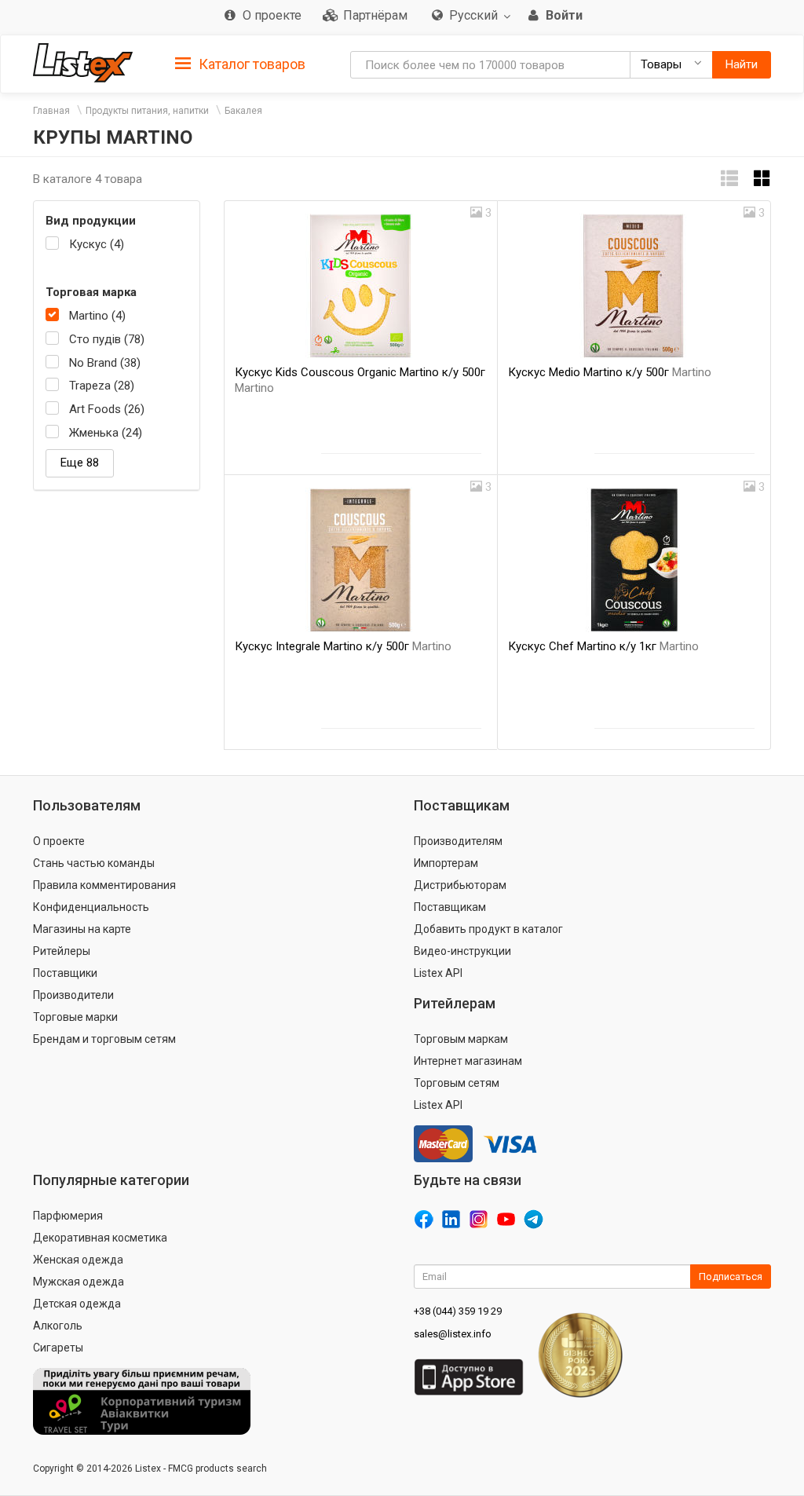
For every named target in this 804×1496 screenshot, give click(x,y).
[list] (729, 178)
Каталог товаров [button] (250, 64)
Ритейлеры (61, 951)
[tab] (240, 63)
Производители (73, 995)
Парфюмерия (68, 1215)
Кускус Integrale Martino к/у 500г (343, 646)
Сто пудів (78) (106, 339)
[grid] (762, 178)
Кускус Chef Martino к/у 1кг (603, 646)
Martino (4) (97, 316)
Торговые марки (75, 1017)
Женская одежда (78, 1259)
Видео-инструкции (462, 951)
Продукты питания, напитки (147, 110)
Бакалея (243, 110)
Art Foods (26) (106, 409)
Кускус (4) (96, 244)
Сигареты (58, 1347)
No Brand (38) (105, 363)
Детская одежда (77, 1303)
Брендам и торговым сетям (104, 1039)
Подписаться (730, 1276)
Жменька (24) (105, 433)
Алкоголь (57, 1325)
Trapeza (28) (101, 386)
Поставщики (65, 973)
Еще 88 (79, 462)
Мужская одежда (78, 1281)
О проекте (59, 841)
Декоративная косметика (100, 1237)
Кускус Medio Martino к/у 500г (609, 372)
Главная (51, 110)
